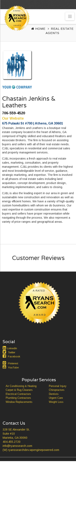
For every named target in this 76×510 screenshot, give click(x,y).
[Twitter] (5, 352)
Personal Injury (57, 386)
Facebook (14, 356)
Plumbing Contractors (18, 397)
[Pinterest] (5, 363)
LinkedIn (12, 348)
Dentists (54, 393)
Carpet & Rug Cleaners (19, 389)
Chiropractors (56, 389)
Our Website (13, 118)
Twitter (11, 352)
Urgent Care (56, 397)
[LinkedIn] (5, 348)
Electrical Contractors (18, 393)
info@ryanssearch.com (17, 445)
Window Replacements (19, 401)
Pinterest (13, 363)
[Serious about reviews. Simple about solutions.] (16, 25)
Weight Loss (56, 401)
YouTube (13, 367)
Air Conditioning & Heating (21, 386)
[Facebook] (5, 356)
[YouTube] (5, 367)
